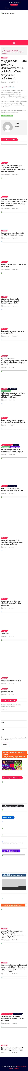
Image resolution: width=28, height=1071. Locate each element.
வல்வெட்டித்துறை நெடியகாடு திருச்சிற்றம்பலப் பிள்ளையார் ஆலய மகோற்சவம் (12, 1018)
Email (2, 729)
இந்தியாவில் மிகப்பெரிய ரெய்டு (11, 681)
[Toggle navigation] (14, 43)
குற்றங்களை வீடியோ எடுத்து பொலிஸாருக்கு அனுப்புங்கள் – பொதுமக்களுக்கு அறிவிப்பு (11, 301)
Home (3, 48)
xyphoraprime (6, 174)
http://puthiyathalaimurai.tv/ (8, 87)
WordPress (20, 1066)
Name (2, 722)
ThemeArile (16, 1068)
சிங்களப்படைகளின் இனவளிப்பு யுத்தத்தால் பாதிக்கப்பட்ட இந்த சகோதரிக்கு (11, 603)
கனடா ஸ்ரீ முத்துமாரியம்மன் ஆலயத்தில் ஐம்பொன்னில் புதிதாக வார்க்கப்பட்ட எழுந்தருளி (12, 542)
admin (4, 82)
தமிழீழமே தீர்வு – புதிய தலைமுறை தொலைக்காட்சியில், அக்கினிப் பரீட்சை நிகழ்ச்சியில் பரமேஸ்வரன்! (13, 52)
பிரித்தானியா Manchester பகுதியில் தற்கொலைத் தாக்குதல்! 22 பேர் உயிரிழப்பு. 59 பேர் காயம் (13, 395)
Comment (3, 710)
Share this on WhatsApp (8, 115)
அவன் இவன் (5, 633)
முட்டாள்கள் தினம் (7, 692)
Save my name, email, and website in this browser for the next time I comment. (14, 738)
